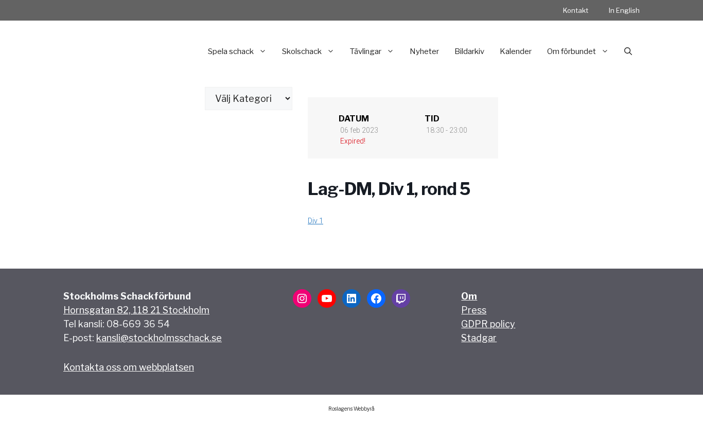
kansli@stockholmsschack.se (159, 337)
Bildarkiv (469, 51)
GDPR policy (488, 324)
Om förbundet (571, 51)
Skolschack (302, 51)
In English (624, 10)
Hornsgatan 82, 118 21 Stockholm (136, 310)
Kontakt (575, 10)
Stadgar (479, 337)
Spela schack (231, 51)
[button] (628, 51)
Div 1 (315, 221)
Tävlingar (365, 51)
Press (473, 310)
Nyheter (424, 51)
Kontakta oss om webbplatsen (128, 367)
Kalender (516, 51)
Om (469, 296)
